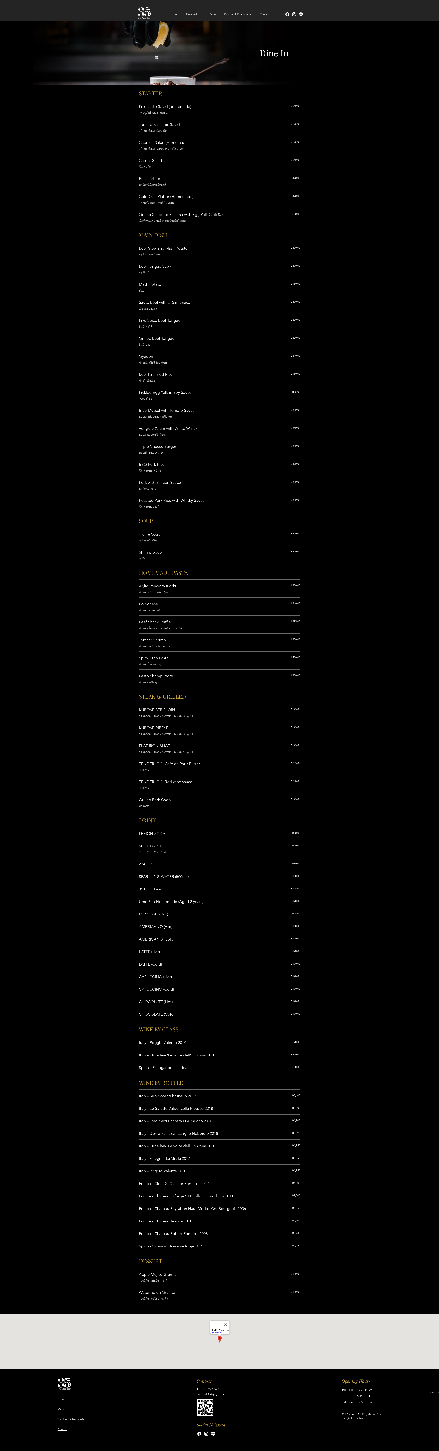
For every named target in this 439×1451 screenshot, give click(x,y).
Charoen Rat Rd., (357, 1414)
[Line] (301, 14)
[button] (212, 14)
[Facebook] (287, 14)
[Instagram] (294, 14)
